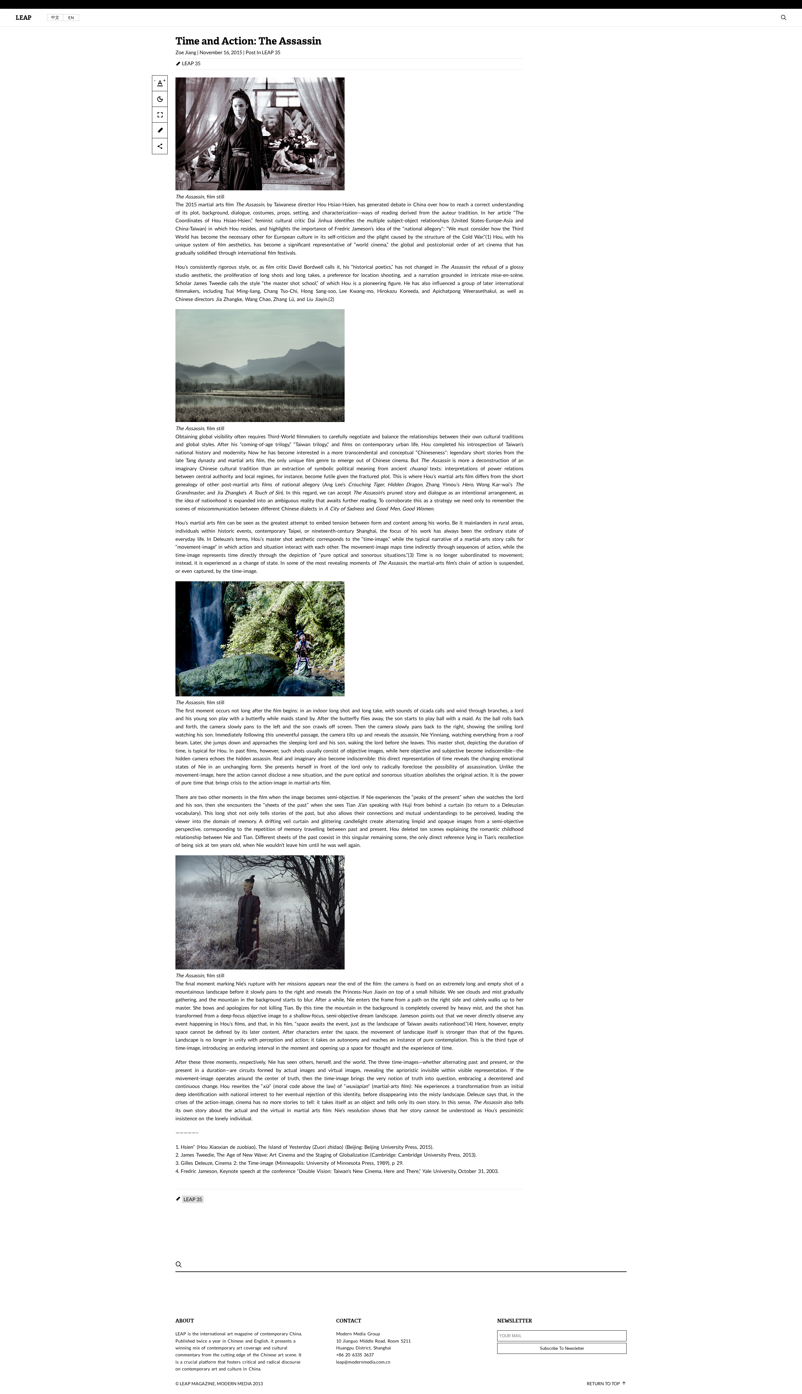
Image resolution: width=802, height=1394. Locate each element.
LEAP (23, 18)
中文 (55, 17)
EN (71, 17)
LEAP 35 (271, 52)
